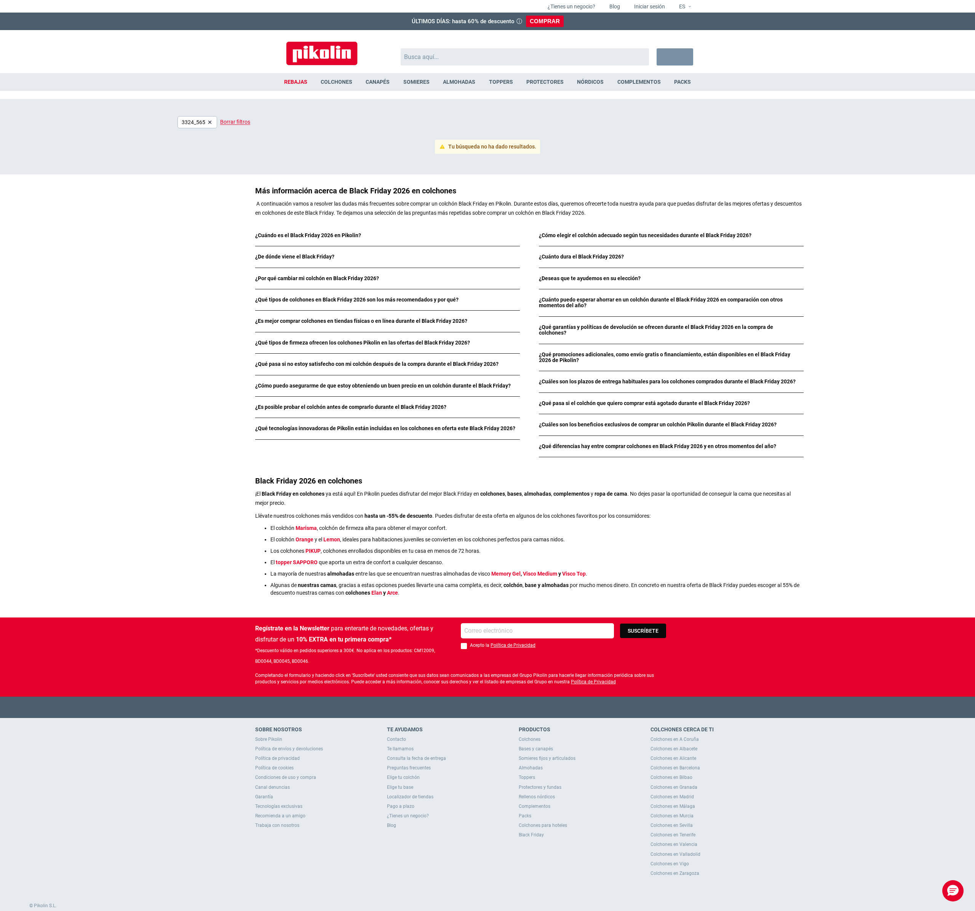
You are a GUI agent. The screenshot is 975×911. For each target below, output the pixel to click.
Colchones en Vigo (670, 863)
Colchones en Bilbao (671, 777)
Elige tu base (400, 787)
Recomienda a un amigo (280, 815)
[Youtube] (487, 707)
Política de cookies (274, 768)
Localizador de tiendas (410, 796)
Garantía (264, 796)
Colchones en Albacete (674, 748)
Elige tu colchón (403, 777)
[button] (682, 7)
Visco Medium (540, 574)
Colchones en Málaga (673, 806)
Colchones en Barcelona (675, 768)
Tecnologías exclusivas (278, 806)
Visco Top (574, 574)
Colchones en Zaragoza (675, 873)
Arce (392, 593)
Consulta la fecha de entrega (416, 758)
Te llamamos (400, 748)
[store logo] (322, 49)
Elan (376, 593)
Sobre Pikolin (268, 739)
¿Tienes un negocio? (571, 6)
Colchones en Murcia (672, 815)
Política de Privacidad (513, 645)
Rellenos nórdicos (537, 796)
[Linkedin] (517, 707)
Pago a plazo (400, 806)
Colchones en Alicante (673, 758)
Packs (525, 815)
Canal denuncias (272, 787)
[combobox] (525, 56)
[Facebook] (458, 707)
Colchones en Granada (674, 787)
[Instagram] (502, 707)
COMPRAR (545, 21)
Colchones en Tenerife (673, 835)
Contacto (396, 739)
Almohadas (531, 768)
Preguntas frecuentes (409, 768)
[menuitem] (295, 82)
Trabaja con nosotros (277, 825)
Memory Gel (506, 574)
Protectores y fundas (540, 787)
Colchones (529, 739)
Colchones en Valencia (674, 844)
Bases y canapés (536, 748)
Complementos (534, 806)
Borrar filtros (235, 122)
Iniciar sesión (649, 6)
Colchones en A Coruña (675, 739)
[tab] (387, 235)
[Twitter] (472, 707)
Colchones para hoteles (543, 825)
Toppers (527, 777)
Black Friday (531, 835)
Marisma (306, 528)
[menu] (487, 82)
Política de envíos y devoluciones (289, 748)
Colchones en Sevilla (672, 825)
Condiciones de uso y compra (285, 777)
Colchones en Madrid (672, 796)
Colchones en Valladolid (675, 854)
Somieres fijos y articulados (547, 758)
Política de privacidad (277, 758)
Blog (614, 6)
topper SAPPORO (297, 562)
